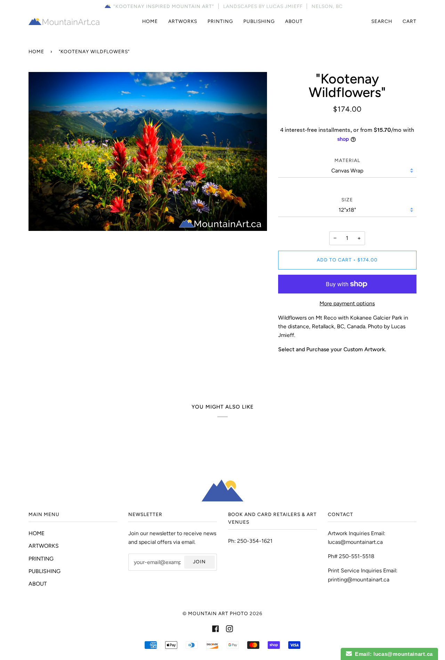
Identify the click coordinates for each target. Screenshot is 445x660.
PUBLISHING (44, 571)
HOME (36, 533)
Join (199, 561)
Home (36, 51)
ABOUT (38, 583)
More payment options (347, 303)
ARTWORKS (44, 545)
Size (347, 199)
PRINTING (41, 558)
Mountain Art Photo (218, 613)
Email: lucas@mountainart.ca (392, 654)
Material (347, 160)
